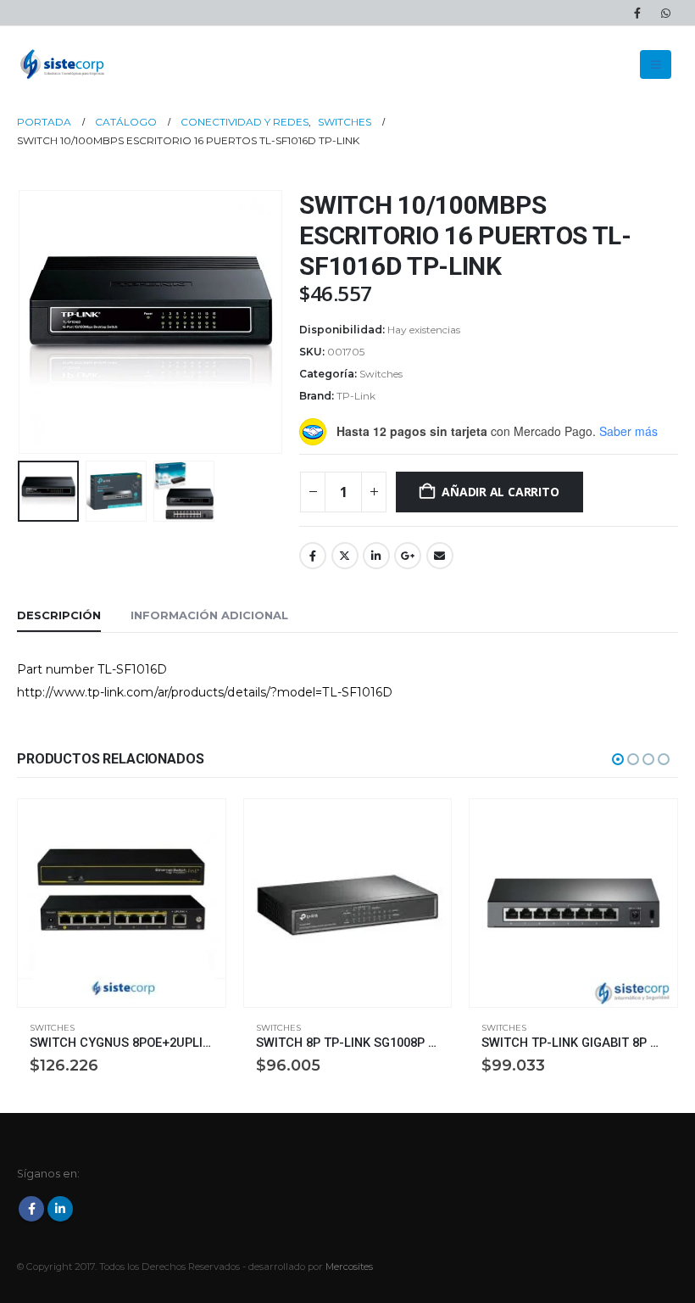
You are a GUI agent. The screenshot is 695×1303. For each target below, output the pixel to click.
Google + (407, 555)
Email (439, 555)
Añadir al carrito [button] (197, 827)
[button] (655, 64)
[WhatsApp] (665, 13)
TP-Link (355, 395)
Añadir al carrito (500, 492)
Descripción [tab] (59, 615)
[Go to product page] (121, 903)
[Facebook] (637, 13)
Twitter (345, 555)
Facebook (312, 555)
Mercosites (349, 1266)
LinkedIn (376, 555)
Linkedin (60, 1209)
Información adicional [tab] (209, 615)
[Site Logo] (63, 64)
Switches (381, 373)
